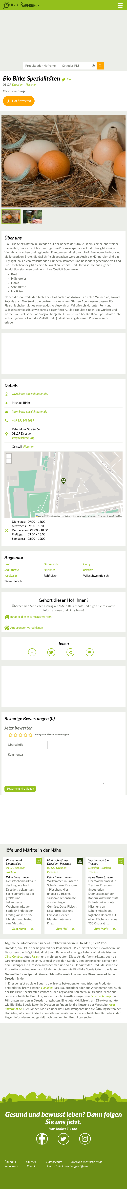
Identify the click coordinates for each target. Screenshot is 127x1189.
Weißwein (10, 575)
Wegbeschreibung (23, 438)
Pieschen (31, 84)
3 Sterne (20, 735)
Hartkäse (49, 570)
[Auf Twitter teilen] (51, 652)
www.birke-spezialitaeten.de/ (30, 393)
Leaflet (40, 515)
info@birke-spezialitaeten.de (29, 411)
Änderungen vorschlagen (26, 627)
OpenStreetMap (115, 515)
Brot (7, 564)
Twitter (63, 1139)
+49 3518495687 (23, 420)
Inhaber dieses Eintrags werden (31, 616)
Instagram (85, 1139)
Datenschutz (54, 1162)
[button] (63, 481)
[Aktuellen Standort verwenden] (93, 66)
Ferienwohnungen (102, 996)
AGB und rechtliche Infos (86, 1162)
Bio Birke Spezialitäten (31, 79)
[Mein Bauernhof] (47, 5)
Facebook (42, 1139)
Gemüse (17, 956)
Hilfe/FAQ (31, 1162)
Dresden (17, 84)
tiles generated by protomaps (85, 515)
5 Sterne (30, 735)
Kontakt (32, 1166)
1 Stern (10, 735)
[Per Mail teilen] (89, 652)
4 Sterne (25, 735)
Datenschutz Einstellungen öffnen (67, 1166)
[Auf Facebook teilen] (32, 652)
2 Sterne (15, 735)
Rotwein (88, 570)
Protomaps (102, 515)
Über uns (10, 1162)
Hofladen (47, 987)
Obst (8, 956)
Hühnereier (51, 564)
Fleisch (36, 956)
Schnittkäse (11, 570)
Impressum (11, 1166)
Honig (87, 564)
